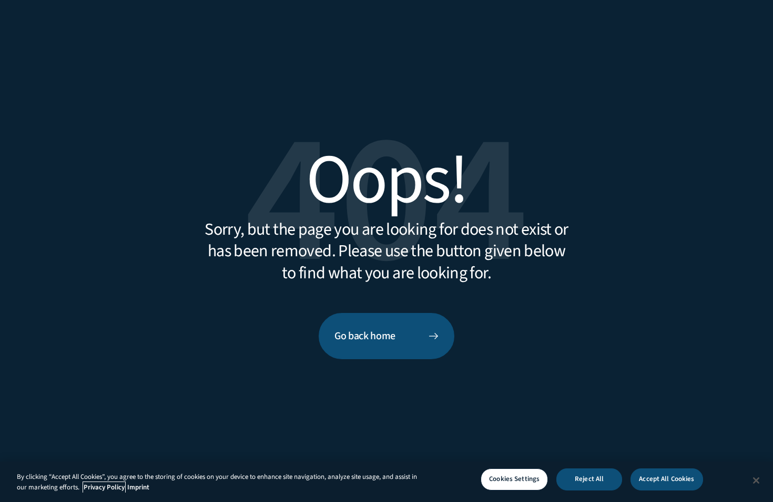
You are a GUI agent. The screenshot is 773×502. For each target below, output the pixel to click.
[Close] (756, 480)
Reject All (589, 479)
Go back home (364, 336)
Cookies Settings (514, 479)
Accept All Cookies (666, 479)
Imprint (138, 487)
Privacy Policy (104, 487)
